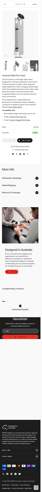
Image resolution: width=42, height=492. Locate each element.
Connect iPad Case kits (17, 115)
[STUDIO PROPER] (20, 4)
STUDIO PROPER (11, 481)
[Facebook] (13, 152)
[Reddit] (24, 152)
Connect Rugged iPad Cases (19, 118)
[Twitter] (17, 152)
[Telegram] (20, 152)
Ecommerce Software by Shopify (25, 481)
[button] (5, 4)
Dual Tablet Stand (15, 105)
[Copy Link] (28, 152)
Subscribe (21, 335)
